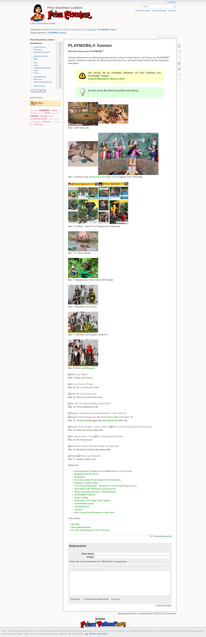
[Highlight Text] (75, 568)
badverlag (33, 113)
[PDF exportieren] (179, 69)
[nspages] (156, 564)
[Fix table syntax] (160, 564)
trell (31, 124)
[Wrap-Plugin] (71, 568)
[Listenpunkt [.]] (120, 564)
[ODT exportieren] (179, 74)
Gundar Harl (96, 397)
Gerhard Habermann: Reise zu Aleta (106, 79)
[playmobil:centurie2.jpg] (93, 446)
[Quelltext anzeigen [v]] (179, 46)
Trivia (36, 65)
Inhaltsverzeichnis (41, 56)
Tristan (96, 387)
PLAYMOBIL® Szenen (107, 30)
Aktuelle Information (42, 52)
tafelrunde (46, 122)
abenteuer (34, 110)
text (58, 122)
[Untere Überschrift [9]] (96, 564)
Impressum (38, 79)
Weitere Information (98, 633)
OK (86, 634)
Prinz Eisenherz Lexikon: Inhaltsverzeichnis (67, 30)
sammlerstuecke (53, 119)
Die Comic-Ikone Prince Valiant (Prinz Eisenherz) (97, 480)
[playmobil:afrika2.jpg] (83, 268)
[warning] (92, 568)
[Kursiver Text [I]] (76, 564)
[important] (88, 568)
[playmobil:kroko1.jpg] (97, 413)
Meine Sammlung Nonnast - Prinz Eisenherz (95, 492)
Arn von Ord (82, 387)
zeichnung (38, 124)
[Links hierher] (179, 57)
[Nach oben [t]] (179, 80)
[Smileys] (132, 564)
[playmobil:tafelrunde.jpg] (113, 114)
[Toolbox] (104, 568)
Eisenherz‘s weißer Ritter (86, 483)
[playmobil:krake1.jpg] (131, 426)
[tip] (83, 568)
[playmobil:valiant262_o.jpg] (83, 203)
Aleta (78, 397)
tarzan (54, 122)
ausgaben (44, 110)
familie (47, 113)
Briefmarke (79, 477)
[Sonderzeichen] (136, 564)
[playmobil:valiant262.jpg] (113, 203)
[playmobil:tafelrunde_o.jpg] (83, 114)
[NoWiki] (96, 568)
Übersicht (172, 11)
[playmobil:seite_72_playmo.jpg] (128, 153)
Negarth (80, 420)
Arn (84, 397)
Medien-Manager (159, 11)
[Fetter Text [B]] (71, 564)
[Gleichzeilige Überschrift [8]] (92, 564)
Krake (89, 430)
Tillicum (89, 377)
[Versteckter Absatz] (144, 564)
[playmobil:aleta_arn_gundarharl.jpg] (82, 393)
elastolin (41, 113)
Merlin (78, 368)
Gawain (93, 306)
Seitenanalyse (39, 86)
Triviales (78, 509)
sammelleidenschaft (38, 119)
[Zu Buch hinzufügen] (179, 63)
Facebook (35, 91)
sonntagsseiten (35, 122)
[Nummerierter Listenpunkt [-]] (116, 564)
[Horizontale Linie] (124, 564)
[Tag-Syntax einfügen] (164, 564)
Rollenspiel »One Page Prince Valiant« (92, 500)
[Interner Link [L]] (108, 564)
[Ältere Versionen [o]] (179, 51)
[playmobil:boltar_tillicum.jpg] (78, 374)
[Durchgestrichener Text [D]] (88, 564)
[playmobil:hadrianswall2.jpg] (109, 436)
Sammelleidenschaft (42, 68)
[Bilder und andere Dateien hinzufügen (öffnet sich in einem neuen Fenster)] (128, 564)
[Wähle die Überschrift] (104, 564)
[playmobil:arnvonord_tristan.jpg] (80, 384)
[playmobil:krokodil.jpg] (100, 417)
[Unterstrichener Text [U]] (80, 564)
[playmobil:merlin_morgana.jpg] (83, 352)
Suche (174, 6)
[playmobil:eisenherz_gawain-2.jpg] (83, 322)
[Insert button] (140, 564)
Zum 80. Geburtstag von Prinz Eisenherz (90, 530)
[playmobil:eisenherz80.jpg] (89, 403)
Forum (36, 73)
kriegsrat (43, 116)
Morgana (90, 368)
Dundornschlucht (97, 177)
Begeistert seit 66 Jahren (86, 474)
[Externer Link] (112, 564)
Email (43, 91)
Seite (108, 177)
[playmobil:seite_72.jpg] (83, 153)
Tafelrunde (84, 128)
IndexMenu (91, 30)
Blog (35, 59)
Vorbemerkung (40, 47)
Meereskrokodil (110, 420)
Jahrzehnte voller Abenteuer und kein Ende (95, 489)
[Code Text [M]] (84, 564)
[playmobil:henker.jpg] (72, 455)
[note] (80, 568)
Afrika (80, 253)
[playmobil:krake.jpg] (89, 426)
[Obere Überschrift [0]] (100, 564)
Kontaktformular (40, 77)
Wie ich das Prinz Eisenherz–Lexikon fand (94, 512)
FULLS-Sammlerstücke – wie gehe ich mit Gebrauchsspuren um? (105, 486)
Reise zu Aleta (81, 497)
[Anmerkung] (152, 564)
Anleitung (37, 50)
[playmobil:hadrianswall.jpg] (81, 436)
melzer (51, 116)
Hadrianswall (86, 439)
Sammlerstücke (81, 506)
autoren (54, 110)
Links (36, 70)
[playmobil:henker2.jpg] (89, 455)
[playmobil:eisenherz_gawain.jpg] (83, 294)
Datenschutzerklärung (43, 82)
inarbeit (34, 116)
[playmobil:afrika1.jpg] (83, 241)
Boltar (78, 377)
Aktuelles (75, 524)
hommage (55, 113)
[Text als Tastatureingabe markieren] (148, 564)
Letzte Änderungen (143, 11)
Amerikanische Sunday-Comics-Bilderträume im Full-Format (103, 471)
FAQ (35, 63)
